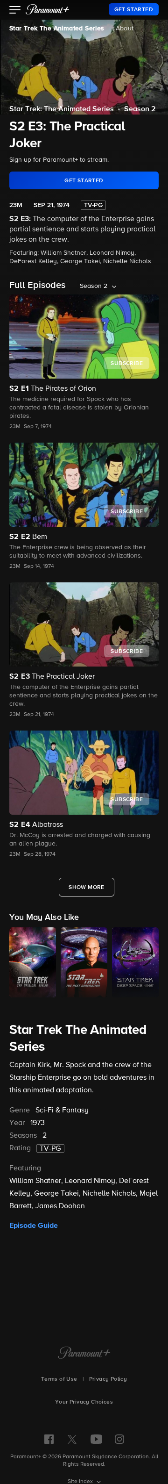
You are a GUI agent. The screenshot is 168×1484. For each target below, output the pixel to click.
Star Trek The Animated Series (57, 28)
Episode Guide (33, 1225)
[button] (15, 10)
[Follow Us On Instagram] (119, 1439)
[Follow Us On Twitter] (72, 1439)
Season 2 (140, 109)
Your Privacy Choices (84, 1402)
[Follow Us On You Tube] (96, 1439)
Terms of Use (59, 1379)
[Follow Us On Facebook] (49, 1439)
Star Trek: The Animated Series (61, 109)
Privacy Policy (108, 1379)
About (125, 28)
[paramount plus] (48, 9)
